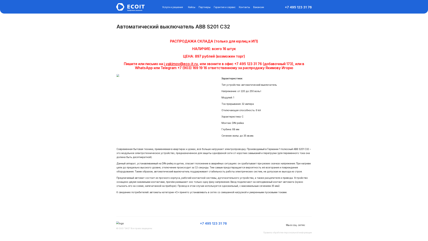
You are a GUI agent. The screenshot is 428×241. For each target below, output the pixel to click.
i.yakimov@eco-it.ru (181, 64)
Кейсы (191, 7)
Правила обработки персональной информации (287, 232)
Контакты (244, 7)
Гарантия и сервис (225, 7)
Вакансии (258, 7)
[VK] (310, 225)
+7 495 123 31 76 (298, 7)
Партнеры (204, 7)
